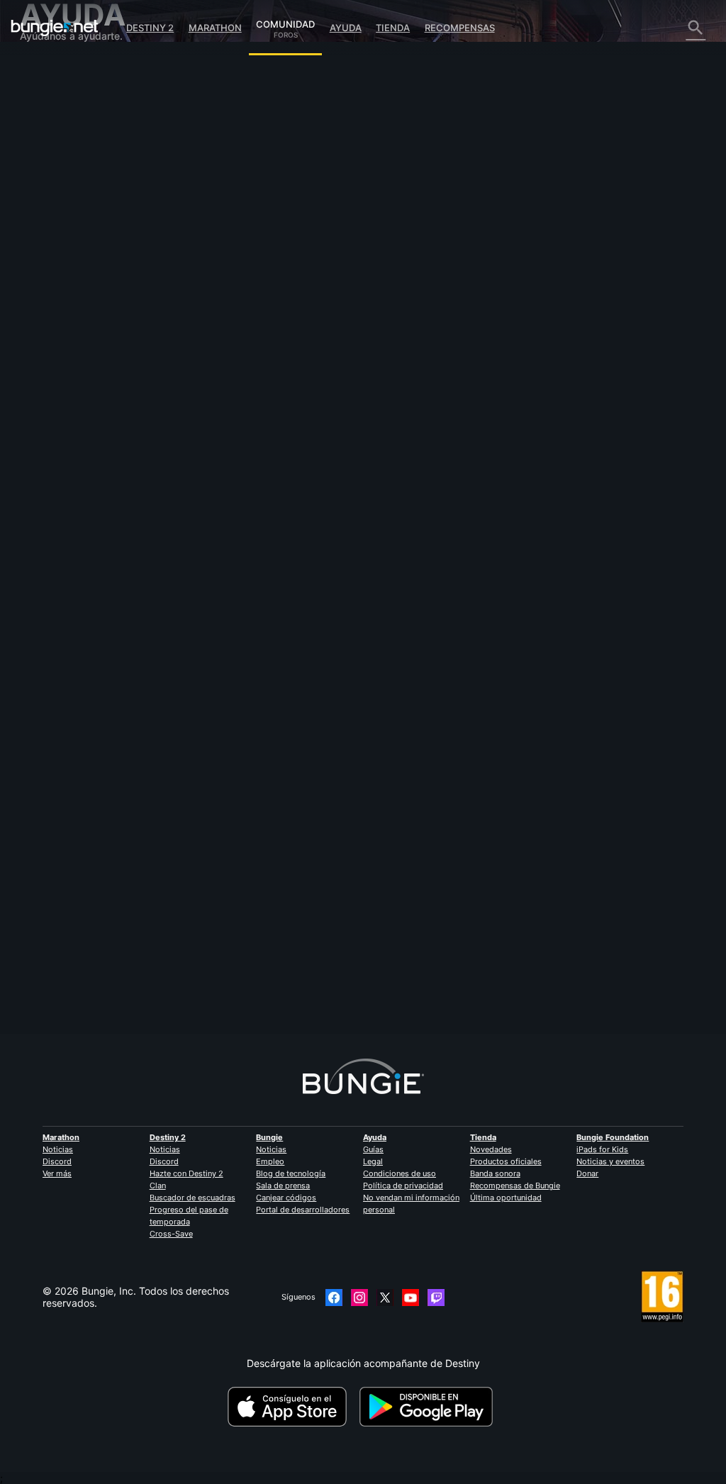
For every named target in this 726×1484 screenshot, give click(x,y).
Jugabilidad (55, 128)
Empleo (270, 1161)
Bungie (269, 1137)
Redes (42, 164)
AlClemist (217, 231)
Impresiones (56, 92)
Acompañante (60, 309)
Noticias (58, 1149)
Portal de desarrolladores (303, 1210)
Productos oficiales (506, 1161)
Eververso (51, 176)
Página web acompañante (89, 212)
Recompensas (460, 27)
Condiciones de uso (399, 1173)
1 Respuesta (231, 1027)
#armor (323, 341)
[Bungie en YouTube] (410, 1297)
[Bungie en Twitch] (436, 1297)
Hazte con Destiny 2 (186, 1173)
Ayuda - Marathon (69, 357)
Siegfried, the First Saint (252, 948)
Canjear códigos (286, 1198)
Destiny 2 (150, 27)
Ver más (57, 1173)
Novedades (491, 1149)
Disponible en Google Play (428, 1407)
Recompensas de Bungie (515, 1185)
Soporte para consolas (80, 285)
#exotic (259, 341)
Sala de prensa (283, 1185)
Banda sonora (495, 1173)
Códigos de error (67, 152)
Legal (373, 1161)
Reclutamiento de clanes (85, 321)
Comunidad (285, 22)
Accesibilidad (59, 200)
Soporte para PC (67, 273)
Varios (42, 345)
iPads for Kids (602, 1149)
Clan (158, 1185)
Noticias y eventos (610, 1161)
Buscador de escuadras (192, 1198)
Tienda (393, 27)
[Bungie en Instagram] (359, 1297)
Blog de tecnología (290, 1173)
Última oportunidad (506, 1198)
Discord (57, 1161)
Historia (45, 116)
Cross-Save (171, 1234)
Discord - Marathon (73, 369)
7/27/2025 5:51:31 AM (308, 402)
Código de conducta (70, 384)
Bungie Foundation (612, 1137)
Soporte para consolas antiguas (101, 297)
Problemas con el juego (82, 188)
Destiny (54, 27)
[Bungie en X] (384, 1297)
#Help (291, 341)
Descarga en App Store (292, 1407)
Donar (587, 1173)
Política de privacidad (403, 1185)
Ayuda (346, 27)
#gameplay (219, 341)
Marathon (215, 27)
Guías (373, 1149)
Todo (40, 68)
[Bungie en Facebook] (333, 1297)
